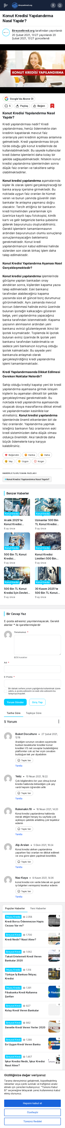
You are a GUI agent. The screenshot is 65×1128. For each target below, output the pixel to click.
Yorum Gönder (15, 702)
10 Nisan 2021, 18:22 (37, 776)
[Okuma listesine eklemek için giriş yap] (52, 106)
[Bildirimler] (59, 5)
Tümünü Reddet (32, 1121)
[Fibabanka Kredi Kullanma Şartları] (32, 992)
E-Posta (9, 676)
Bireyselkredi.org (23, 30)
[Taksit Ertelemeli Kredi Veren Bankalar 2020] (32, 956)
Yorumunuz (21, 632)
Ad (6, 662)
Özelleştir (32, 1112)
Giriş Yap (37, 702)
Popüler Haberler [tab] (15, 908)
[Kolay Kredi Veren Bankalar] (32, 1009)
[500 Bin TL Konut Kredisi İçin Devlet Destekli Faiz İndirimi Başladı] (17, 582)
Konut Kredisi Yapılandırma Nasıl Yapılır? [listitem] (27, 479)
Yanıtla (18, 765)
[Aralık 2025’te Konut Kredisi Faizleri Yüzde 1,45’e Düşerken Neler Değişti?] (17, 514)
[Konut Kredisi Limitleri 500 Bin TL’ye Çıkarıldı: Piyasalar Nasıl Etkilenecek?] (48, 548)
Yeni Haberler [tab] (38, 908)
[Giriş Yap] (53, 5)
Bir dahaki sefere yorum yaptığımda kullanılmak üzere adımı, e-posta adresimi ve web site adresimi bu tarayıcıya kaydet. (34, 691)
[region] (32, 1099)
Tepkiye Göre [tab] (34, 713)
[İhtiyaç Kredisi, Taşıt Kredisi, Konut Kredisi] (22, 5)
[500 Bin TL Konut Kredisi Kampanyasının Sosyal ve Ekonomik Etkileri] (17, 548)
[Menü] (5, 5)
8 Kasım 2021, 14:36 (43, 877)
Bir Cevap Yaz (16, 614)
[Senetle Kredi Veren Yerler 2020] (32, 1026)
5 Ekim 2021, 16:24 (43, 845)
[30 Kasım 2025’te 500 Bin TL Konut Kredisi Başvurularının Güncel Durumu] (48, 582)
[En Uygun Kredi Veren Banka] (32, 1043)
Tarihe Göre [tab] (13, 713)
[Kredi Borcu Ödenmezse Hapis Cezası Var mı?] (32, 921)
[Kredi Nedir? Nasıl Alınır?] (32, 938)
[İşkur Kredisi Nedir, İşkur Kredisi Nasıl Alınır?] (32, 1061)
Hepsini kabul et (32, 1103)
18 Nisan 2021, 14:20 (47, 809)
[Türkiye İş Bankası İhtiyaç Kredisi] (32, 974)
